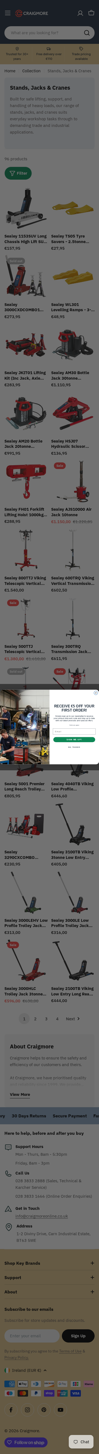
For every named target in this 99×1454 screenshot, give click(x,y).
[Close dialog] (96, 693)
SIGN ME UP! (74, 740)
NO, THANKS (74, 747)
